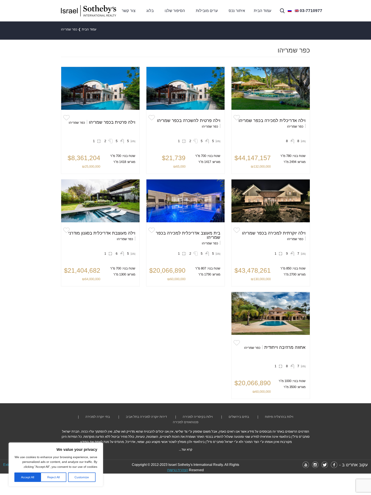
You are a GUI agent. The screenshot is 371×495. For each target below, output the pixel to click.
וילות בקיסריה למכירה (198, 416)
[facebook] (334, 465)
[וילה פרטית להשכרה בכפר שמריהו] (185, 88)
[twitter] (324, 465)
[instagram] (315, 465)
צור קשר (128, 11)
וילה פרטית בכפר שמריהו (112, 122)
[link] (311, 11)
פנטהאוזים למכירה (185, 422)
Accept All (27, 477)
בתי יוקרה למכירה (97, 416)
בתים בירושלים (239, 416)
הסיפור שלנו (175, 11)
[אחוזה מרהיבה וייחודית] (270, 313)
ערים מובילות (207, 11)
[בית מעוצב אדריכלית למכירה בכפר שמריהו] (185, 200)
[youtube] (306, 465)
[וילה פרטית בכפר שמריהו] (100, 88)
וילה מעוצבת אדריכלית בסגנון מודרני (101, 233)
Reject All (53, 477)
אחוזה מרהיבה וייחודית (285, 347)
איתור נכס (237, 11)
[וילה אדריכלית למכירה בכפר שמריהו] (270, 88)
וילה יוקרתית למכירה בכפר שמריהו (274, 233)
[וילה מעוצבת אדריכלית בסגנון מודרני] (100, 200)
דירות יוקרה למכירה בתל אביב (146, 416)
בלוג (150, 11)
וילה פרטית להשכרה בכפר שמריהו (188, 120)
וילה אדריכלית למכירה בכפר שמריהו (272, 120)
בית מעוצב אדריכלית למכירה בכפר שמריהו (188, 235)
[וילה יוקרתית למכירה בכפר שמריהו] (270, 200)
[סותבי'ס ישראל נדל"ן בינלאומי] (88, 11)
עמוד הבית (262, 11)
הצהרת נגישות (177, 470)
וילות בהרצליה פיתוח (279, 416)
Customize (82, 477)
